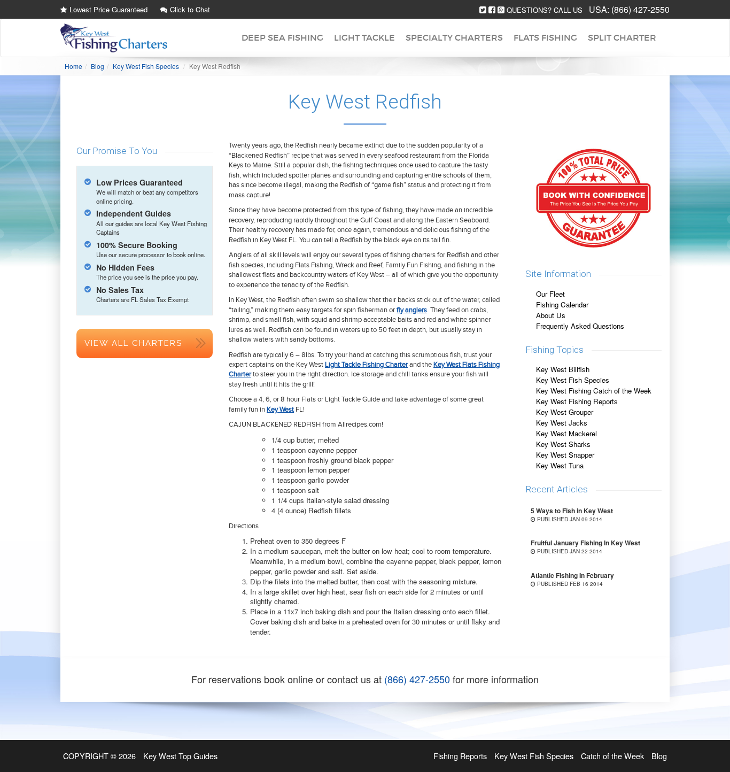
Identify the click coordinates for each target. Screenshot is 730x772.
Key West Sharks (563, 444)
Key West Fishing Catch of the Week (593, 390)
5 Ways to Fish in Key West (572, 510)
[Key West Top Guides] (113, 38)
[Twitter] (482, 10)
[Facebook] (491, 10)
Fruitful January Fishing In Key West (585, 542)
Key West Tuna (560, 465)
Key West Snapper (565, 455)
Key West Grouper (564, 412)
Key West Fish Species (572, 380)
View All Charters (133, 343)
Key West (280, 409)
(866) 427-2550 (640, 9)
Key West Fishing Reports (577, 401)
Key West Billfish (562, 369)
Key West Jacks (561, 423)
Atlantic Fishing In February (572, 575)
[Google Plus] (501, 10)
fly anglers (412, 310)
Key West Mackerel (566, 433)
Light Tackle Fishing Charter (366, 364)
